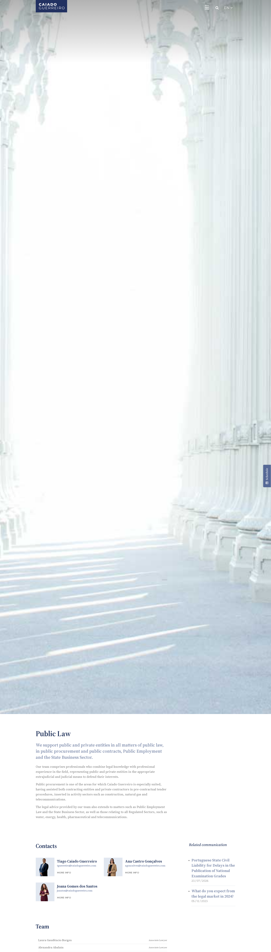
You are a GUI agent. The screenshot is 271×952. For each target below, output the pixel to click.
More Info (64, 872)
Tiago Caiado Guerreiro (77, 861)
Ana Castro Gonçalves (143, 861)
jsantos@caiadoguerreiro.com (74, 890)
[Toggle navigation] (207, 7)
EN (227, 8)
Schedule (267, 475)
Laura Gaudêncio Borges (55, 940)
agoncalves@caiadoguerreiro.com (145, 865)
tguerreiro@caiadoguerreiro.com (76, 865)
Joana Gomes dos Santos (77, 886)
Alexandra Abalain (51, 947)
